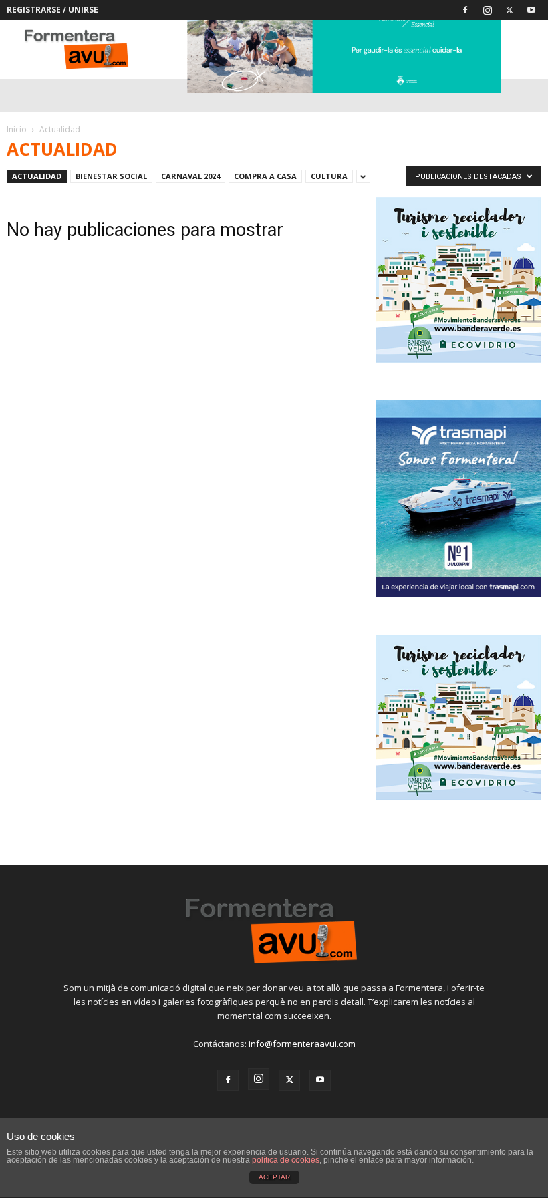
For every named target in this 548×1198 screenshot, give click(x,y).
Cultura (329, 176)
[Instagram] (487, 10)
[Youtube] (531, 10)
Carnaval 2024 (190, 176)
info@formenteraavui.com (302, 1044)
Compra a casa (265, 176)
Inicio (17, 129)
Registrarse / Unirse (52, 9)
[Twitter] (509, 10)
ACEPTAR (274, 1177)
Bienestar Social (111, 176)
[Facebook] (465, 10)
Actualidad (36, 176)
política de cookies (285, 1160)
